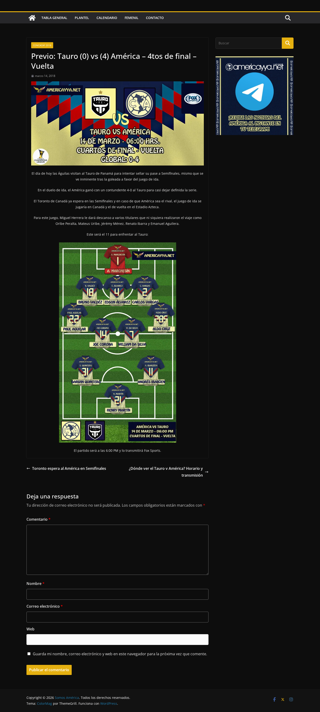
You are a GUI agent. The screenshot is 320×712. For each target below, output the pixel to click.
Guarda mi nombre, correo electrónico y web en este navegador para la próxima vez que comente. (120, 653)
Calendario (107, 17)
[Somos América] (32, 17)
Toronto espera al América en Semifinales (69, 468)
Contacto (155, 17)
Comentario (38, 519)
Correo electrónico (44, 606)
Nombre (35, 583)
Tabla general (54, 17)
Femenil (131, 17)
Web (30, 629)
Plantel (82, 17)
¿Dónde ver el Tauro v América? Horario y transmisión (166, 472)
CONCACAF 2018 (42, 45)
